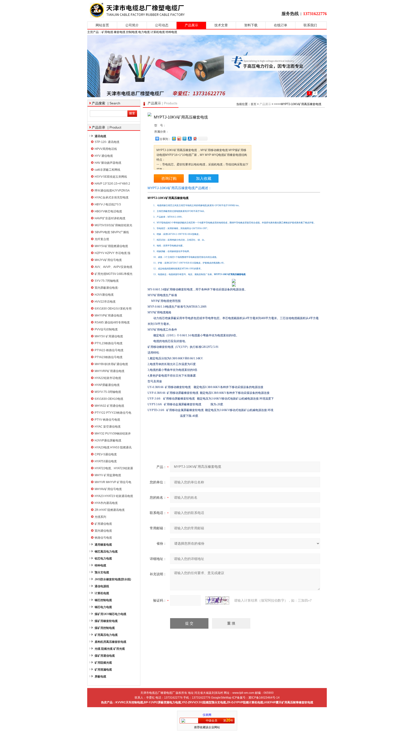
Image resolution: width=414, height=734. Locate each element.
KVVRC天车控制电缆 (129, 702)
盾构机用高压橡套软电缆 (110, 642)
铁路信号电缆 (103, 537)
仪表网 (207, 715)
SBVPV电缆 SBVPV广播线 (112, 232)
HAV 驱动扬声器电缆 (108, 162)
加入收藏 (203, 178)
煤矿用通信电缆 (105, 655)
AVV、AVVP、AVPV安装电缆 (113, 267)
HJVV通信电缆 (104, 294)
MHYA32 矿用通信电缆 (109, 405)
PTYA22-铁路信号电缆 (109, 350)
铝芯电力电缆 (103, 558)
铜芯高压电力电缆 (106, 551)
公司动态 (161, 25)
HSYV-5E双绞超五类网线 (111, 176)
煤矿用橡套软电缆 (106, 621)
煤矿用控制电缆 (105, 628)
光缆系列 (100, 517)
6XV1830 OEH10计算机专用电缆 (113, 309)
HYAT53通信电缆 (106, 461)
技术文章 (221, 25)
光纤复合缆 (102, 239)
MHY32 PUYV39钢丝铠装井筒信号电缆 (113, 434)
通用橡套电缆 (103, 544)
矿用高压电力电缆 (106, 635)
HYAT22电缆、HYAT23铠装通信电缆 (114, 469)
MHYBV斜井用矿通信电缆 (111, 364)
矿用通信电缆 (103, 523)
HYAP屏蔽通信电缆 (107, 385)
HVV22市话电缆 (105, 301)
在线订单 (280, 25)
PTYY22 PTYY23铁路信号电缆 (113, 413)
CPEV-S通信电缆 (106, 454)
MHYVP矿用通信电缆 (108, 315)
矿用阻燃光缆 (103, 662)
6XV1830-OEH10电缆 (109, 399)
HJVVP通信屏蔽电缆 (108, 440)
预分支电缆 (102, 572)
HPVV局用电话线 (106, 149)
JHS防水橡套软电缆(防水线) (113, 579)
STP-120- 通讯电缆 (107, 142)
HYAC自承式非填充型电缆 (111, 197)
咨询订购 (169, 178)
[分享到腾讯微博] (184, 138)
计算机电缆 (102, 593)
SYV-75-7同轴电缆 (107, 280)
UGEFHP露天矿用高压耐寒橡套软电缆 (288, 702)
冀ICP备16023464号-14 (264, 697)
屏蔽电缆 (100, 676)
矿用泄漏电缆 (103, 669)
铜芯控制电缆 (103, 600)
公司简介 (132, 25)
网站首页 (102, 25)
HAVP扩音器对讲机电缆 (110, 218)
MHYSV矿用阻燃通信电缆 (111, 246)
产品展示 (191, 25)
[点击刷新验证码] (217, 600)
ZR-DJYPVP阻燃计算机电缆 (245, 702)
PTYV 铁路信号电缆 (107, 419)
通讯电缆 (100, 136)
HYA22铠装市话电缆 (108, 378)
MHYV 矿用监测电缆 (108, 475)
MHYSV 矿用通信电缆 (109, 336)
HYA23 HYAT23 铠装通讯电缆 (114, 496)
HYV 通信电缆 (104, 156)
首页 (253, 104)
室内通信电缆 (103, 530)
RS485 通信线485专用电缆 (112, 322)
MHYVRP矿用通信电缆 (109, 371)
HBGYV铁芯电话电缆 (108, 211)
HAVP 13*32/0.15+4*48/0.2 (112, 183)
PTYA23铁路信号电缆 (108, 357)
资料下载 (251, 25)
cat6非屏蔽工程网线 (107, 169)
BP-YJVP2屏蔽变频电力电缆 (162, 702)
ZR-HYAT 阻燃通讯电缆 (110, 510)
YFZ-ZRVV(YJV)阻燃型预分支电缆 (204, 702)
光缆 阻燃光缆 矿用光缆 (110, 648)
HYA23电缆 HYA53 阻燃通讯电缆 (113, 448)
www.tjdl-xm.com (243, 692)
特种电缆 (100, 565)
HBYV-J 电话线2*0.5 (108, 204)
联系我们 (310, 25)
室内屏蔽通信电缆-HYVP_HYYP (107, 288)
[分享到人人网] (189, 138)
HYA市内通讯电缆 (106, 503)
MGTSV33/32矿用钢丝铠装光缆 (113, 226)
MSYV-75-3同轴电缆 (108, 392)
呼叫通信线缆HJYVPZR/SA (112, 190)
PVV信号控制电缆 (106, 329)
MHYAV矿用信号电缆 (108, 489)
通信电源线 (102, 586)
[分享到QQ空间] (173, 138)
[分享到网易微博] (194, 138)
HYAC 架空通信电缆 (108, 426)
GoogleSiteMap (221, 697)
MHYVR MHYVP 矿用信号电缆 (113, 482)
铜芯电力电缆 (103, 607)
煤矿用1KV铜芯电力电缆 (110, 614)
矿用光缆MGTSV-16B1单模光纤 (113, 274)
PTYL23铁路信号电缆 (108, 343)
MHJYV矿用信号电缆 (108, 260)
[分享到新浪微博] (179, 138)
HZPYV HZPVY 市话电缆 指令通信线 (112, 253)
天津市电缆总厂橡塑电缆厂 (143, 10)
